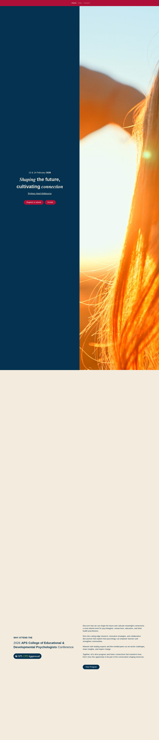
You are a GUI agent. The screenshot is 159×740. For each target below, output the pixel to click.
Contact (87, 3)
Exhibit (50, 202)
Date (80, 3)
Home (74, 3)
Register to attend (33, 202)
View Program (91, 667)
